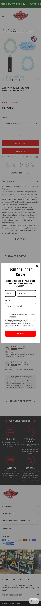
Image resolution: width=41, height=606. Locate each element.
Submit (20, 333)
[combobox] (10, 293)
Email (7, 300)
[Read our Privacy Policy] (34, 320)
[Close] (37, 266)
